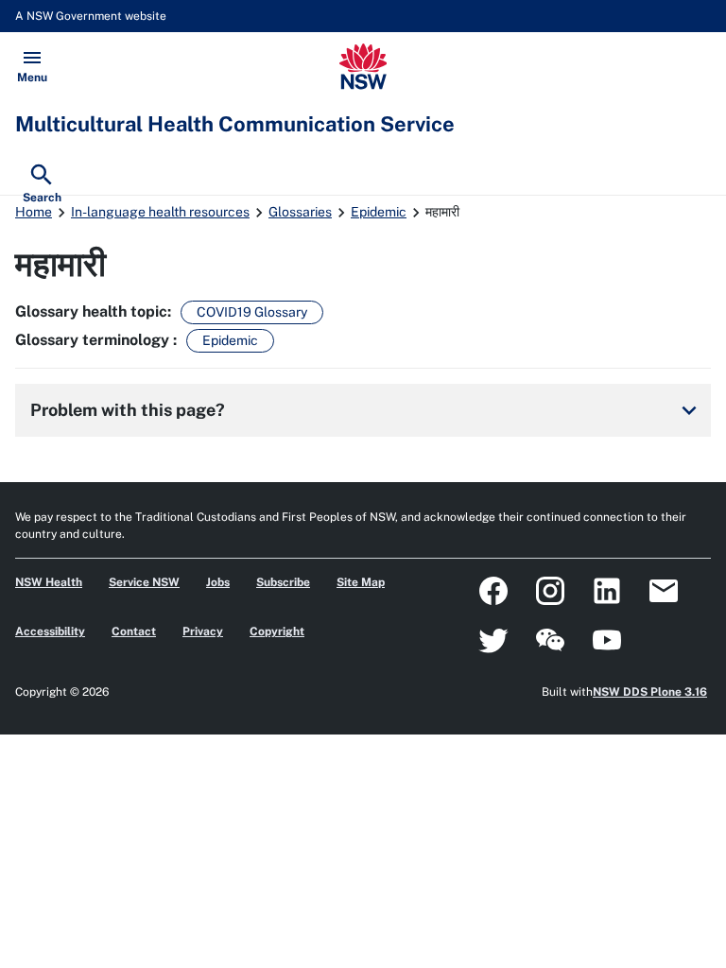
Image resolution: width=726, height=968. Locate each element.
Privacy (202, 631)
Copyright (277, 631)
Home (33, 211)
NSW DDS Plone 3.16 (650, 692)
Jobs (218, 582)
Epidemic (378, 211)
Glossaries (300, 211)
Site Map (361, 582)
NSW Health (48, 582)
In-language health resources (160, 211)
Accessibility (50, 631)
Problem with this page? (366, 410)
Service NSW (144, 582)
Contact (134, 631)
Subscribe (283, 582)
